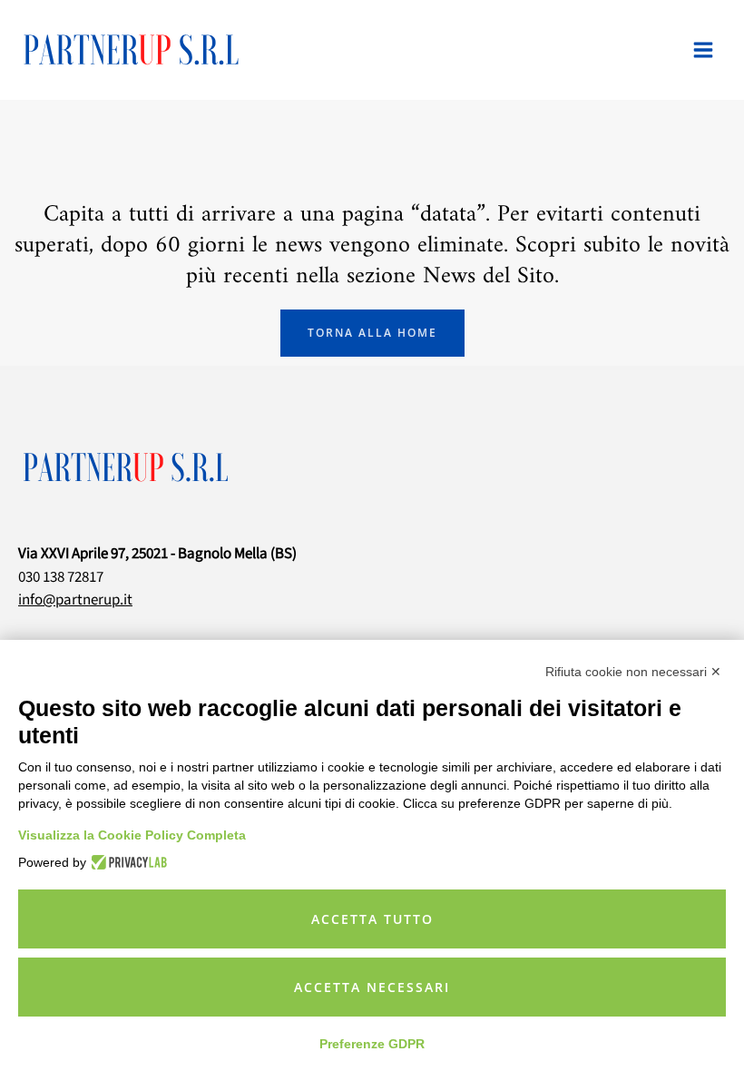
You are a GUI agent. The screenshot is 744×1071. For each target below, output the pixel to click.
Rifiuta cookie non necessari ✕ (633, 671)
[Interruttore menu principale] (704, 50)
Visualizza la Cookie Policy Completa (132, 835)
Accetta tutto (372, 919)
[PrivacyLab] (126, 862)
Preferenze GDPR (372, 1044)
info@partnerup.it (75, 600)
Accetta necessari (372, 987)
